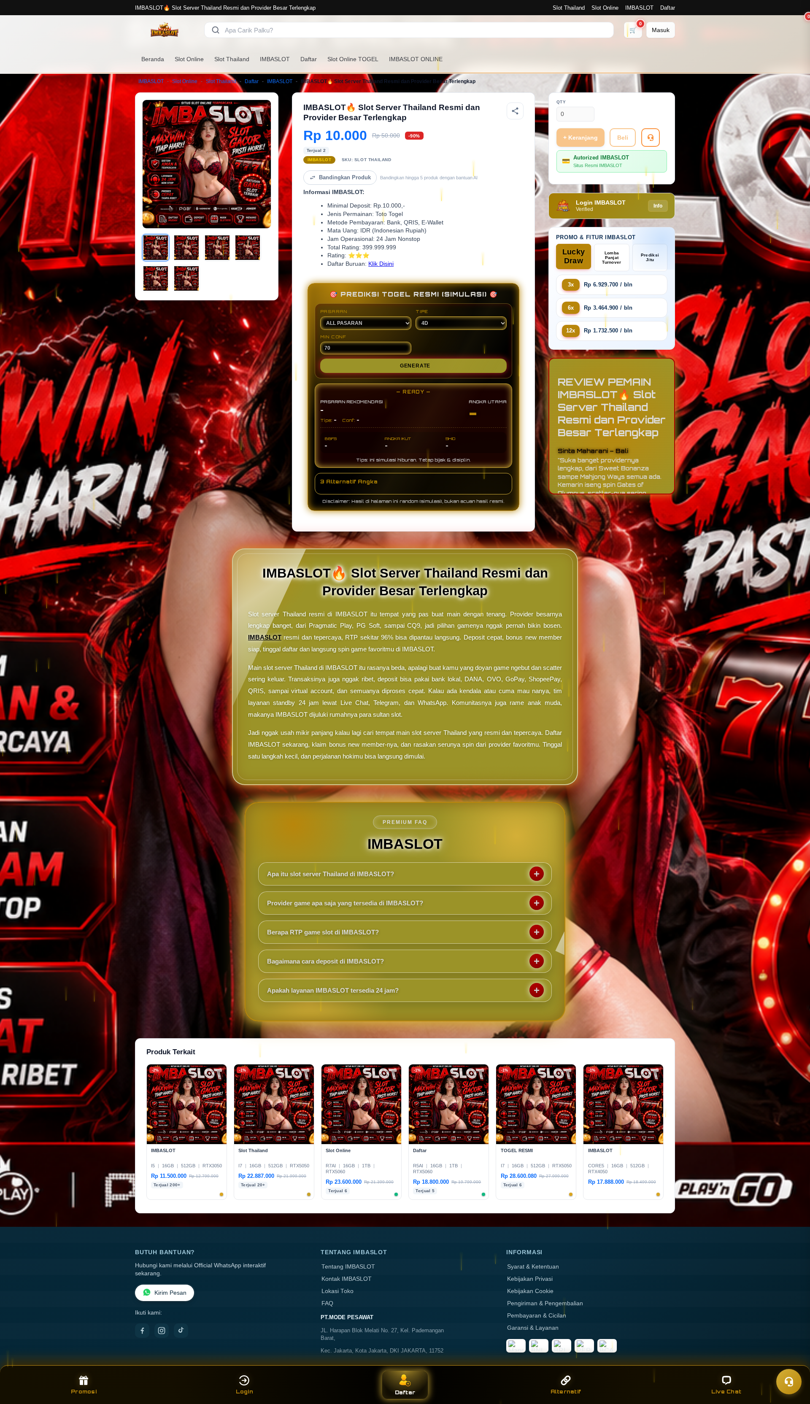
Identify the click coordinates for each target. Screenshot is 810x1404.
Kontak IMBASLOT (346, 1279)
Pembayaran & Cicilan (536, 1315)
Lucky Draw (573, 256)
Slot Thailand (569, 8)
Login (244, 1391)
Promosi (84, 1391)
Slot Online (604, 8)
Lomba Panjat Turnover (611, 258)
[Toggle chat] (789, 1381)
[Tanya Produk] (650, 137)
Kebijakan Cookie (530, 1291)
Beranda (152, 59)
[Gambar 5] (155, 278)
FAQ (327, 1303)
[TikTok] (181, 1330)
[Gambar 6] (186, 278)
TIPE (422, 311)
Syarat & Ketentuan (533, 1267)
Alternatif (566, 1391)
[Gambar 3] (217, 247)
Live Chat (726, 1391)
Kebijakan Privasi (530, 1279)
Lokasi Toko (337, 1291)
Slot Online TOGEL (352, 59)
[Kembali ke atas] (791, 1361)
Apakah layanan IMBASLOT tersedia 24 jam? (333, 990)
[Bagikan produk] (515, 111)
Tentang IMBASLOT (348, 1267)
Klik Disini (381, 264)
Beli (622, 137)
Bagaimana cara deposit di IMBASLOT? (325, 961)
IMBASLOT (639, 8)
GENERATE (415, 366)
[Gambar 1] (155, 247)
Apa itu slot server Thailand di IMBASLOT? (330, 874)
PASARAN (334, 311)
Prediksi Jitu (650, 257)
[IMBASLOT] (164, 30)
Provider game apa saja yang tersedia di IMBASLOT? (345, 903)
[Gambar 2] (186, 247)
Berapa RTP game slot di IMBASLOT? (323, 932)
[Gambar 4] (247, 247)
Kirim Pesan (170, 1293)
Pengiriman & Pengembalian (545, 1303)
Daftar (667, 8)
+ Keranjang (580, 137)
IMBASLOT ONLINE (416, 59)
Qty (561, 102)
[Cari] (215, 30)
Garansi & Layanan (533, 1328)
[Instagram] (161, 1330)
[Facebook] (142, 1330)
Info (657, 206)
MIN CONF (333, 336)
